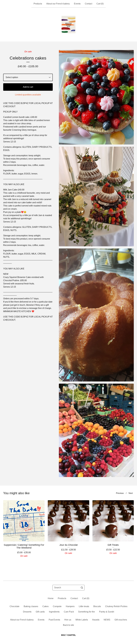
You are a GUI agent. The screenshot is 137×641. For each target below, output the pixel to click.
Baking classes (31, 606)
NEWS (107, 620)
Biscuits (97, 606)
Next (131, 493)
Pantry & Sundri (106, 612)
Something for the (86, 612)
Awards (95, 620)
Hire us (67, 620)
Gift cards (40, 612)
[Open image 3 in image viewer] (96, 314)
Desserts (27, 612)
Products (38, 4)
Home (51, 598)
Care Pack (69, 612)
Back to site (68, 625)
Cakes (45, 606)
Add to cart (28, 87)
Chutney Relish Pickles (116, 606)
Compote (57, 606)
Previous (120, 493)
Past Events (54, 620)
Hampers (70, 606)
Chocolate (14, 606)
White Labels (81, 620)
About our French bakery (58, 4)
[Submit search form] (81, 587)
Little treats (84, 606)
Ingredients (54, 612)
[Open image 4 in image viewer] (96, 430)
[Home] (68, 24)
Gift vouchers (121, 620)
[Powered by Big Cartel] (68, 635)
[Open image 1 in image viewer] (96, 97)
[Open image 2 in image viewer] (96, 196)
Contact (88, 4)
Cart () (100, 4)
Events (77, 4)
